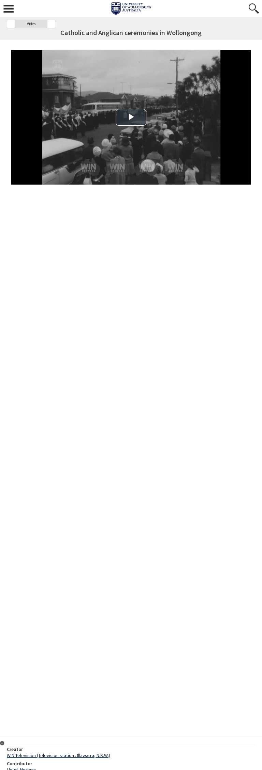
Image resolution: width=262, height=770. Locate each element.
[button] (11, 24)
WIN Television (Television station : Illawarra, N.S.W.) (58, 755)
